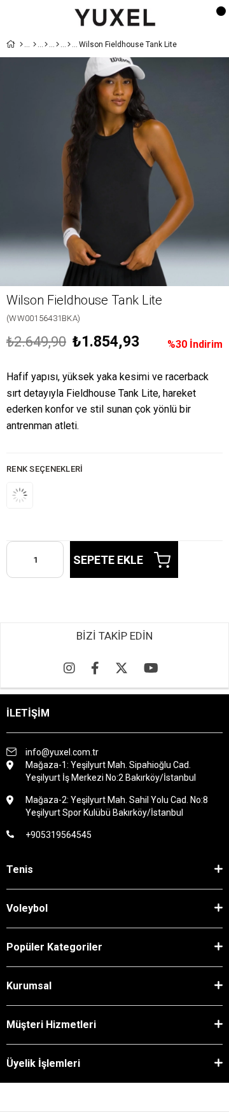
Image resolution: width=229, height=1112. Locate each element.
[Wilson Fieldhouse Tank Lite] (31, 495)
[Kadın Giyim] (46, 44)
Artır (54, 559)
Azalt (15, 559)
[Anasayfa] (21, 44)
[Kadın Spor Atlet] (57, 44)
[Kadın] (34, 44)
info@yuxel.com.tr (62, 752)
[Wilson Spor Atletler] (69, 44)
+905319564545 (58, 835)
